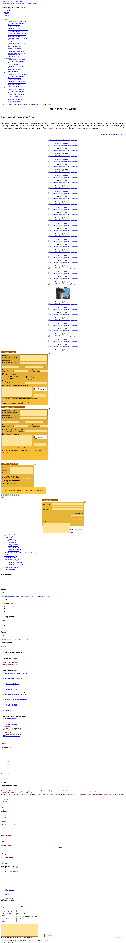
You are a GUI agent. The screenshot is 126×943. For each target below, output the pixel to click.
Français (6, 15)
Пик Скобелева (13, 544)
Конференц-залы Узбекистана (17, 33)
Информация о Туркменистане (17, 89)
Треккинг (7, 554)
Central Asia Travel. (21, 899)
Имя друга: (46, 504)
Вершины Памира (14, 541)
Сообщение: (46, 522)
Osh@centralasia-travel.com (11, 736)
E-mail (4, 473)
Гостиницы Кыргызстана (16, 51)
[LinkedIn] (14, 495)
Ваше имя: (46, 509)
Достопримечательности (16, 23)
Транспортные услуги (15, 36)
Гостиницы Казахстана (15, 66)
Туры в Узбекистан (14, 25)
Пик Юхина (12, 542)
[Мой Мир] (5, 495)
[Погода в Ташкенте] (10, 870)
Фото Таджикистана (14, 86)
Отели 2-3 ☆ (11, 378)
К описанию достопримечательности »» (112, 134)
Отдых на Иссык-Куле (15, 48)
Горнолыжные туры (10, 556)
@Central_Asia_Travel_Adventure (16, 699)
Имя (3, 467)
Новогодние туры (10, 557)
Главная (3, 104)
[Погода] (4, 871)
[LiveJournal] (11, 495)
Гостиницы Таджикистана (16, 81)
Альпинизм (8, 537)
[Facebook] (2, 495)
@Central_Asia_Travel (12, 684)
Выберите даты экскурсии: (7, 425)
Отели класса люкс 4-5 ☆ (15, 376)
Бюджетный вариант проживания (32, 378)
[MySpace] (18, 495)
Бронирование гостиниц (12, 559)
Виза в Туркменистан (15, 96)
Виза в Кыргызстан (14, 50)
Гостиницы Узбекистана (15, 28)
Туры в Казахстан (13, 63)
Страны (10, 104)
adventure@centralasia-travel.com (28, 3)
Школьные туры (9, 536)
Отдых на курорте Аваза (16, 94)
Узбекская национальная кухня (18, 30)
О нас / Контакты (9, 569)
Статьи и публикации (11, 567)
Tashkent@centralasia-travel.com (13, 730)
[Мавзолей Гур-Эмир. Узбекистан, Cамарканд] (63, 140)
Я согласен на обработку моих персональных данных (20, 398)
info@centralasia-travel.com (9, 3)
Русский (7, 10)
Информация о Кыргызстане (17, 43)
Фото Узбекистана (14, 40)
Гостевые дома (31, 376)
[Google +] (13, 495)
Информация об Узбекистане (17, 21)
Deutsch (6, 17)
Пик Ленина (12, 539)
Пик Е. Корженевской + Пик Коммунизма (15, 550)
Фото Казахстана (13, 71)
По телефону (20, 383)
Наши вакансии (9, 571)
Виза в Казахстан (13, 64)
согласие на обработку (23, 482)
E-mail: (45, 506)
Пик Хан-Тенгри (13, 547)
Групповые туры (9, 534)
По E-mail (10, 383)
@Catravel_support (11, 718)
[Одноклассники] (7, 495)
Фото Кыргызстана (14, 56)
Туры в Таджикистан (14, 78)
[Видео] (60, 847)
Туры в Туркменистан (15, 93)
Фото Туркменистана (14, 101)
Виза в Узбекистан (14, 26)
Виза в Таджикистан (14, 79)
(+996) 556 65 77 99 (11, 705)
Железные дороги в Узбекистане (18, 38)
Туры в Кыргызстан (14, 46)
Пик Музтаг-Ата (13, 546)
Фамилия (4, 470)
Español (6, 13)
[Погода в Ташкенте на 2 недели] (14, 871)
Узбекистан (17, 104)
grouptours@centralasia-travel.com (16, 673)
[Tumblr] (16, 495)
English (6, 12)
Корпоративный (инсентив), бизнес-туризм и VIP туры (21, 552)
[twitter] (9, 495)
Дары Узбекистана (14, 31)
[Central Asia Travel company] (11, 1)
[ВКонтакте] (3, 495)
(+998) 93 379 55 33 (11, 724)
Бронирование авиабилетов (17, 35)
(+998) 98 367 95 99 (11, 689)
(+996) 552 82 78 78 (11, 710)
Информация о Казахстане (16, 59)
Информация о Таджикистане (17, 74)
